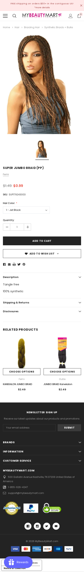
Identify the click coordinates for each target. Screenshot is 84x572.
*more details (42, 7)
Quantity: (8, 220)
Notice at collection (15, 568)
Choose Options (21, 371)
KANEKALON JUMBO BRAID (17, 384)
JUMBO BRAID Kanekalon (58, 384)
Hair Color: (9, 203)
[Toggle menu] (5, 16)
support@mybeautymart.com (26, 493)
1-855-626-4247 (18, 487)
